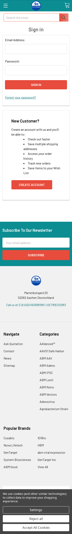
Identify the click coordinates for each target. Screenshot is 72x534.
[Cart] (67, 5)
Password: (12, 61)
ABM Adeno (47, 365)
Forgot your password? (20, 97)
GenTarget (10, 452)
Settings (36, 510)
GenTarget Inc (47, 460)
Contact (9, 351)
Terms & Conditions (36, 488)
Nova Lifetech (13, 445)
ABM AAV (46, 358)
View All (43, 467)
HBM (41, 445)
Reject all (36, 519)
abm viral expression (51, 452)
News (7, 358)
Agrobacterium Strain (54, 409)
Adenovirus (47, 401)
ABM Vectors (48, 394)
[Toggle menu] (5, 5)
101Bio (42, 438)
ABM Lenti (46, 380)
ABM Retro (47, 387)
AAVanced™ (47, 344)
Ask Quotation (13, 344)
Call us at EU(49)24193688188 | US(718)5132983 (36, 305)
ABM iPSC (46, 373)
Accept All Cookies (36, 527)
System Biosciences (17, 460)
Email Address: (15, 40)
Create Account (32, 185)
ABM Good (10, 467)
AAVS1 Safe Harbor (52, 351)
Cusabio (9, 438)
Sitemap (9, 365)
